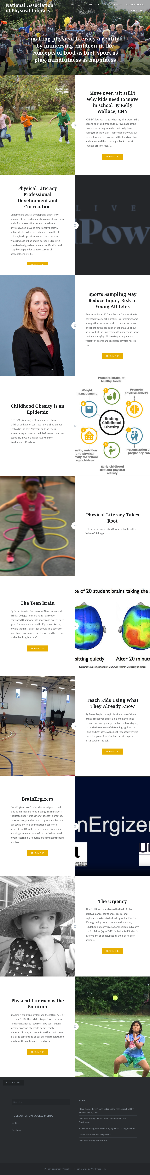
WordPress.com (98, 1169)
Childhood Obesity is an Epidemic (95, 1134)
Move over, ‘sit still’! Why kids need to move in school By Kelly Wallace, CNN (106, 1111)
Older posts (13, 1082)
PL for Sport (135, 10)
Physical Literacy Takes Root (93, 1140)
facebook (16, 1130)
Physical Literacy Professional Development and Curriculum (102, 1120)
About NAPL (78, 4)
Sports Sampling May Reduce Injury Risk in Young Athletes (107, 1128)
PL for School (135, 4)
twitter (15, 1123)
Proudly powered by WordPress (59, 1169)
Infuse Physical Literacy (105, 4)
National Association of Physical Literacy (29, 7)
